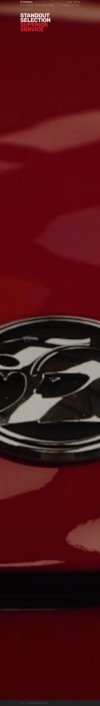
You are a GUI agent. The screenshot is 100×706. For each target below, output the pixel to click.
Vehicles (21, 5)
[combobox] (50, 703)
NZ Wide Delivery (66, 5)
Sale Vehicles (44, 5)
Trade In (72, 5)
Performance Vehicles (29, 5)
